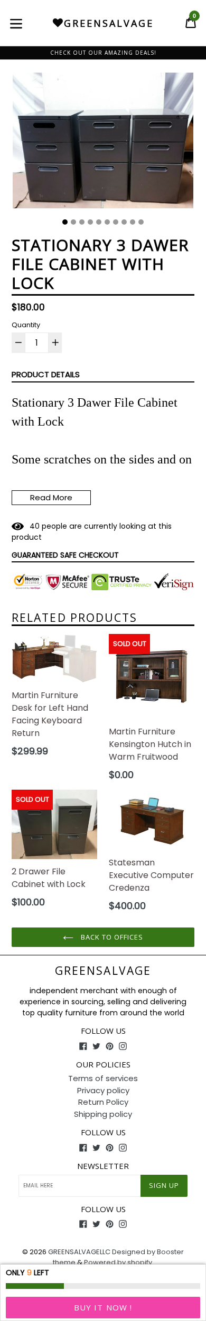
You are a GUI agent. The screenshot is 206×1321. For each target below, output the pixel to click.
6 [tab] (107, 222)
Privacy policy (103, 1090)
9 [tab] (132, 222)
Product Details (46, 374)
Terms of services (103, 1078)
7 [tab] (115, 222)
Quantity (26, 325)
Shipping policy (103, 1114)
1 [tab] (65, 222)
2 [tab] (73, 222)
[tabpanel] (103, 143)
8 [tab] (124, 222)
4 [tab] (90, 222)
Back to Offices (111, 937)
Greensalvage (103, 970)
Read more (51, 497)
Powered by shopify (118, 1262)
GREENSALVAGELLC (79, 1252)
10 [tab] (141, 222)
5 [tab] (98, 222)
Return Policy (103, 1101)
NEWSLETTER (103, 1166)
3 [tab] (82, 222)
